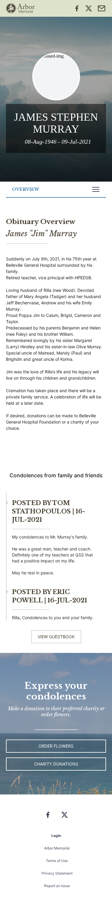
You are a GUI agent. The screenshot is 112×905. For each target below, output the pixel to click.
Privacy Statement (57, 873)
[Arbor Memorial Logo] (20, 8)
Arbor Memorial (57, 848)
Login (56, 835)
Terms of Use (57, 860)
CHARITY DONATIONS (56, 763)
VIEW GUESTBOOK (56, 636)
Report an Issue (57, 885)
